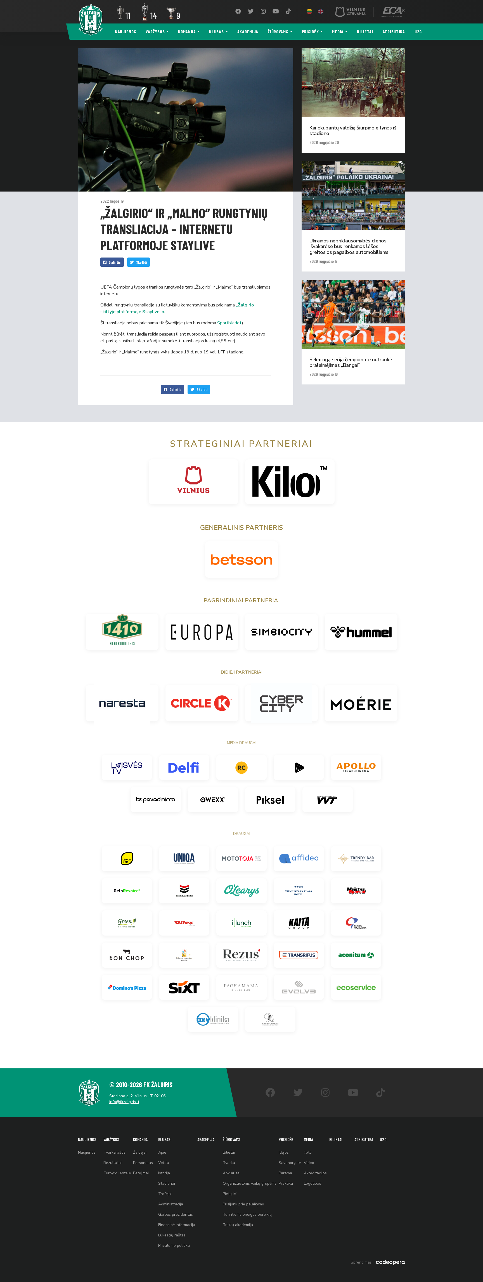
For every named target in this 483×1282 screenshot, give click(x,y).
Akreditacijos (315, 1173)
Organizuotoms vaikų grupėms (249, 1183)
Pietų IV (229, 1193)
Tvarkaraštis (114, 1152)
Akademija (247, 31)
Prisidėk (310, 31)
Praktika (286, 1183)
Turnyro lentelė (117, 1173)
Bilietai (365, 31)
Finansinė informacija (176, 1224)
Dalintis (115, 262)
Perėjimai (141, 1173)
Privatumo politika (174, 1245)
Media (338, 31)
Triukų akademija (238, 1224)
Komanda (187, 31)
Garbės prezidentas (175, 1214)
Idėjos (284, 1152)
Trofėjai (165, 1193)
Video (309, 1162)
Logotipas (312, 1183)
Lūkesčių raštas (172, 1235)
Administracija (170, 1204)
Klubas (216, 31)
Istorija (164, 1173)
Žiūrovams (278, 31)
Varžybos (155, 31)
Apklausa (231, 1173)
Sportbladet (229, 323)
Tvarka (229, 1162)
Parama (285, 1173)
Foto (308, 1152)
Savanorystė (290, 1162)
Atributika (394, 31)
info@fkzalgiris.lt (124, 1101)
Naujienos (125, 31)
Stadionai (166, 1183)
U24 (418, 31)
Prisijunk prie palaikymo (243, 1204)
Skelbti (141, 262)
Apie (162, 1152)
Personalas (143, 1162)
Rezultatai (112, 1162)
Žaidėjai (139, 1152)
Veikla (163, 1162)
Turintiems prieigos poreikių (247, 1214)
